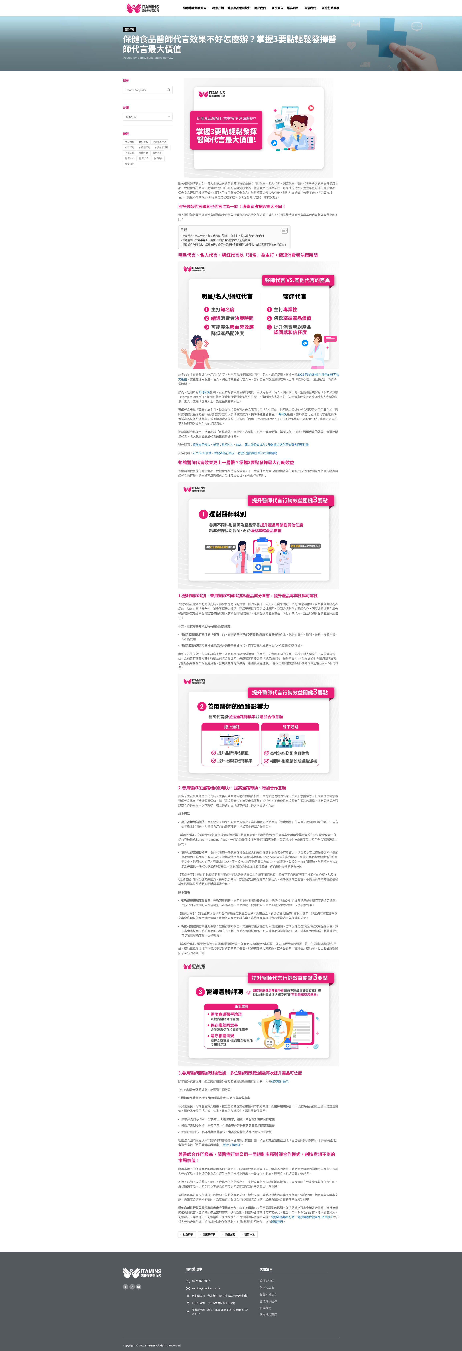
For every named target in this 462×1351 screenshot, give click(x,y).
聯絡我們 (265, 1308)
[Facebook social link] (125, 1287)
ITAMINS (150, 1345)
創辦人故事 (267, 1288)
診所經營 (143, 153)
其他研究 (204, 392)
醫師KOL (129, 158)
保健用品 (129, 142)
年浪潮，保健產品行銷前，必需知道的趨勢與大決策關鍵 (235, 453)
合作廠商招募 (268, 1301)
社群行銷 (129, 147)
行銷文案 (129, 153)
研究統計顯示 (280, 1081)
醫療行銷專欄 (268, 1315)
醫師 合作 (143, 158)
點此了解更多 (232, 1145)
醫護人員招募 (268, 1294)
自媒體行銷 (144, 147)
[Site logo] (143, 8)
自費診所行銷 (161, 147)
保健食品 (143, 142)
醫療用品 (129, 164)
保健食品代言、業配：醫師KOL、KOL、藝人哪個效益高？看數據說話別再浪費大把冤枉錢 (251, 445)
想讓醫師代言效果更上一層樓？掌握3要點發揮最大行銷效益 (216, 240)
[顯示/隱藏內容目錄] (282, 231)
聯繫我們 (277, 1222)
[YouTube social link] (138, 1287)
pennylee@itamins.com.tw (155, 57)
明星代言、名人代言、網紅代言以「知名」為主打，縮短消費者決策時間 (223, 235)
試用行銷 (157, 153)
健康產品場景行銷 (282, 1217)
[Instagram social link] (132, 1287)
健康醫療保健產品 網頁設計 (315, 1217)
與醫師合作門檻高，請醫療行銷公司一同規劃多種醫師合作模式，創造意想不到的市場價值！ (234, 244)
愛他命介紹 (267, 1281)
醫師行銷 (129, 29)
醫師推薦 (158, 158)
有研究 (282, 414)
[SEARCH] (168, 90)
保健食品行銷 (159, 142)
